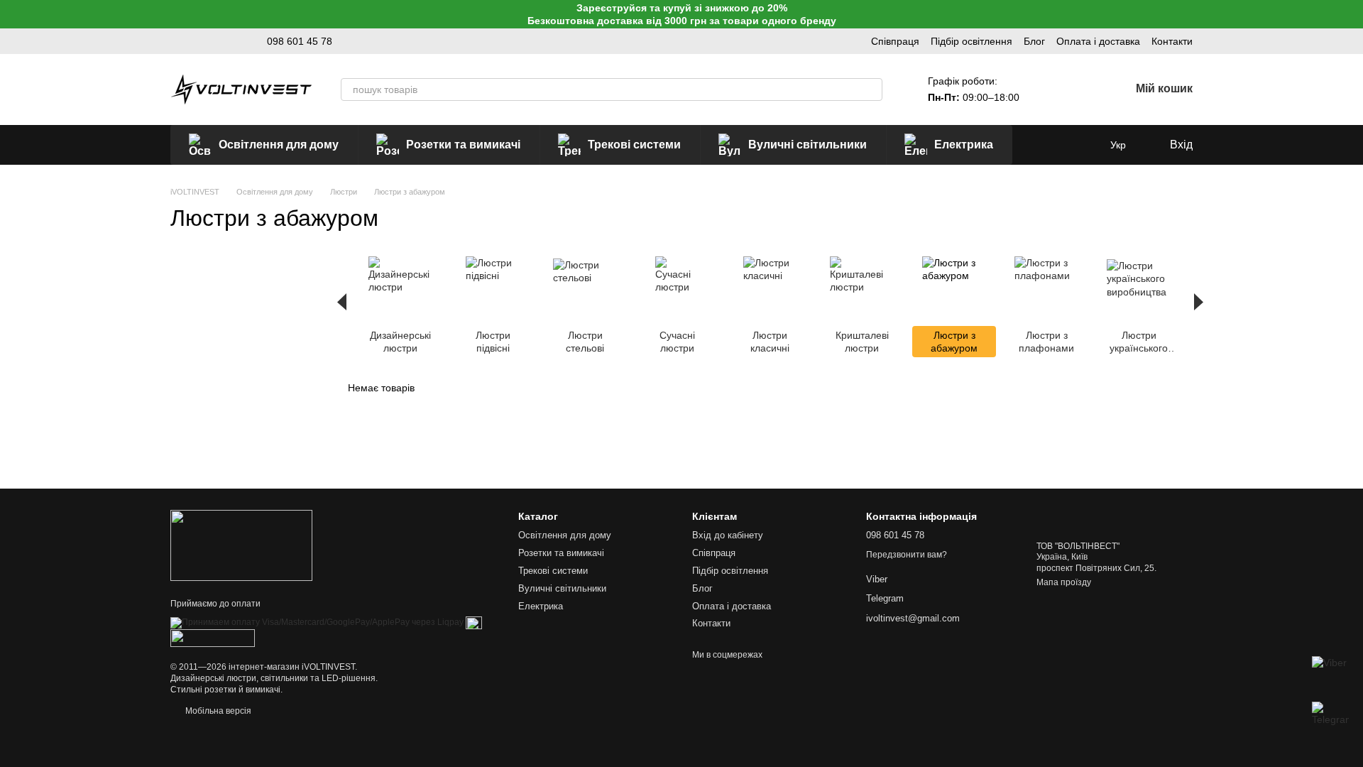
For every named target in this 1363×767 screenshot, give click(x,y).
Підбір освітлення (971, 41)
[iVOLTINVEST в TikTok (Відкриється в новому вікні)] (193, 41)
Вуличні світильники (807, 144)
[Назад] (341, 301)
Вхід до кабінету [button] (727, 535)
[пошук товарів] (871, 89)
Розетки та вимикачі (463, 144)
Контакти (1172, 41)
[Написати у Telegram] (1330, 720)
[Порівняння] (1045, 89)
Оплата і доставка (1098, 41)
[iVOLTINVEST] (241, 545)
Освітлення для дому (279, 144)
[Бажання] (1082, 89)
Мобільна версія (217, 711)
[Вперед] (1198, 301)
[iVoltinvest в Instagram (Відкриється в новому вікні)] (176, 41)
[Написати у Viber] (1330, 674)
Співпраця (895, 41)
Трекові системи (634, 144)
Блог (1034, 41)
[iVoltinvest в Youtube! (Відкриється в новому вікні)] (210, 41)
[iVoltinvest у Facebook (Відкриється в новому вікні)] (227, 41)
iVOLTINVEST (328, 667)
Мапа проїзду (1063, 582)
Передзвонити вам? (906, 555)
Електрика (963, 144)
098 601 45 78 (299, 41)
